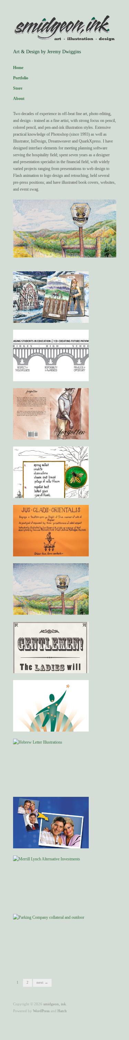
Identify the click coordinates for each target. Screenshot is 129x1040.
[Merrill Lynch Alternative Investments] (46, 858)
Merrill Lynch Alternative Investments (49, 897)
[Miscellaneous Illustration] (51, 589)
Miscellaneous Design (63, 666)
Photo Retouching (67, 841)
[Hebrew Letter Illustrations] (37, 741)
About (18, 99)
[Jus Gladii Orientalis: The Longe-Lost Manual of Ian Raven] (51, 530)
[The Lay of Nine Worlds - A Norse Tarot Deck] (51, 296)
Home (18, 68)
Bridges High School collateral (55, 374)
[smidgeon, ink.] (64, 29)
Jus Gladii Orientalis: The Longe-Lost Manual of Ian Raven (49, 543)
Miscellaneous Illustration (59, 608)
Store (17, 88)
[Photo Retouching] (51, 824)
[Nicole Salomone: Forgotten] (51, 413)
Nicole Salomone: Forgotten (58, 433)
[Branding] (51, 715)
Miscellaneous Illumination (58, 491)
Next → (42, 982)
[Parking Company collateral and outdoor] (48, 917)
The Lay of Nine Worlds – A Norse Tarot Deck (50, 313)
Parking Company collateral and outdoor (51, 955)
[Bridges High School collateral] (51, 355)
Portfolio (20, 78)
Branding (75, 724)
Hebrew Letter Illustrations (59, 783)
